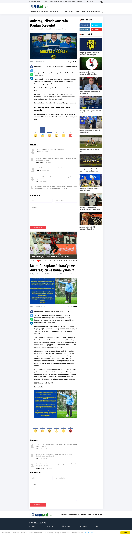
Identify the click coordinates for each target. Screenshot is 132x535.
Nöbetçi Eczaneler (64, 1)
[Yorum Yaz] (71, 62)
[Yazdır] (68, 62)
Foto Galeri (33, 1)
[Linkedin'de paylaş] (31, 78)
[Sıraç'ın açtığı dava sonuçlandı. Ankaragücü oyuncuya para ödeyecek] (91, 44)
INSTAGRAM (67, 526)
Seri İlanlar (79, 1)
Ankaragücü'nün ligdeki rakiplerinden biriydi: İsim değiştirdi (88, 74)
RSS (79, 515)
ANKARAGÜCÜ (34, 12)
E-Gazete (51, 1)
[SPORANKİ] (40, 6)
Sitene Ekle (90, 515)
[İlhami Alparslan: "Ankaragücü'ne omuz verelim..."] (91, 83)
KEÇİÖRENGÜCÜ (54, 12)
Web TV (40, 1)
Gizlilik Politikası (72, 515)
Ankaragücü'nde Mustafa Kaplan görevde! (55, 29)
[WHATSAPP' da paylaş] (31, 74)
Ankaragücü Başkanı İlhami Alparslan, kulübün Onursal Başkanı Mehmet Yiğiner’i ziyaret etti (91, 210)
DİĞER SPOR (94, 12)
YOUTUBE (100, 526)
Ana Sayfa (32, 29)
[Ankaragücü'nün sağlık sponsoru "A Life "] (91, 102)
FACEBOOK (34, 526)
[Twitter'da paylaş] (31, 70)
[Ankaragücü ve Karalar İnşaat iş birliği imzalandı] (91, 180)
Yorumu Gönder (38, 227)
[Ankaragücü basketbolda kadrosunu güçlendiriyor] (91, 218)
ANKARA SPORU (85, 12)
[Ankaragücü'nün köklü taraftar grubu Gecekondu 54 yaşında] (91, 160)
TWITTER (51, 526)
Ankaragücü (40, 29)
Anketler (57, 1)
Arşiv (95, 515)
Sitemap (83, 515)
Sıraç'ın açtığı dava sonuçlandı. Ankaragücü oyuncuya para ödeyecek (89, 55)
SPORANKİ (64, 515)
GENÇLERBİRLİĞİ (43, 12)
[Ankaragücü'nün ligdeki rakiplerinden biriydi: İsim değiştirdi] (91, 63)
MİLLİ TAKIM (64, 12)
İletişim (100, 515)
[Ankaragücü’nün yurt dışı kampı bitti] (91, 141)
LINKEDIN (84, 526)
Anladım (125, 532)
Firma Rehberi (72, 1)
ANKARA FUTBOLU (74, 12)
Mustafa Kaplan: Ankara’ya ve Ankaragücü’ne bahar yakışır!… (60, 274)
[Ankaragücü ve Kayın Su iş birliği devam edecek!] (91, 122)
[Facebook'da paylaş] (31, 66)
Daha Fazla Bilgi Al (89, 533)
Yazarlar (46, 1)
